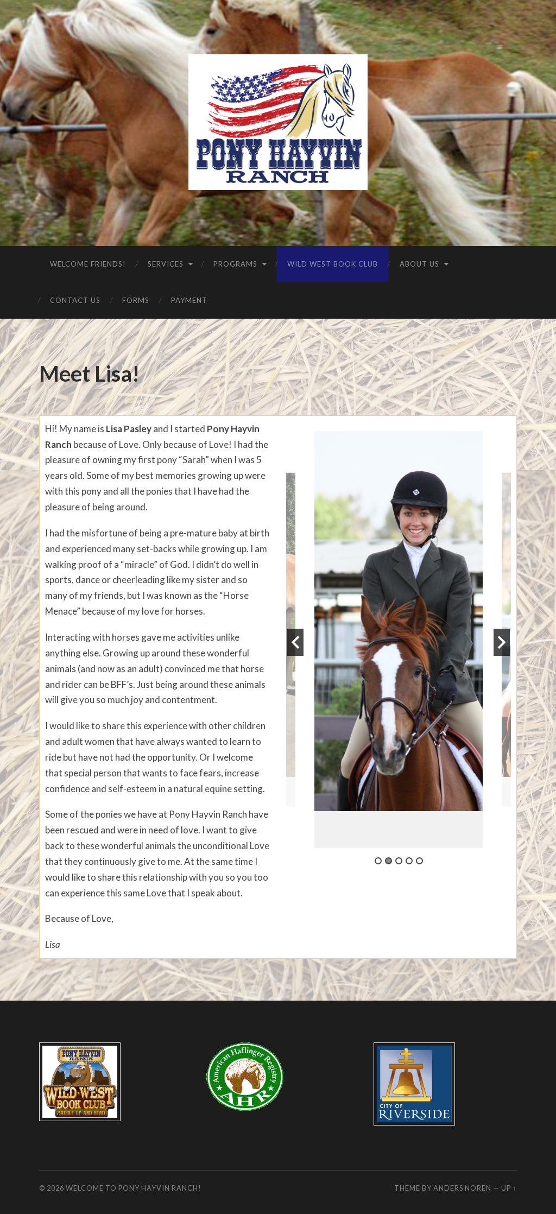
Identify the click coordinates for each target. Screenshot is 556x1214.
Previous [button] (295, 642)
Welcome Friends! (88, 264)
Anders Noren (462, 1188)
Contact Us (75, 300)
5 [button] (419, 860)
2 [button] (388, 860)
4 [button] (409, 860)
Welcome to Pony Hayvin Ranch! (133, 1188)
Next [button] (502, 642)
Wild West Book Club (332, 264)
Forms (135, 300)
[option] (398, 639)
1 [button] (378, 860)
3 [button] (398, 860)
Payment (189, 300)
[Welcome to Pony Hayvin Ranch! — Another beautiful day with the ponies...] (277, 122)
